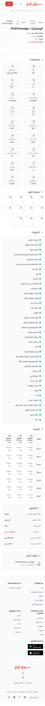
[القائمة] (2, 3)
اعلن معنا (28, 683)
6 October (17, 627)
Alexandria (17, 619)
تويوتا (41, 630)
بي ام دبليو (39, 622)
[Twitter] (19, 697)
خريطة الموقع (18, 683)
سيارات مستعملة (15, 587)
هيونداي (40, 626)
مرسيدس (40, 618)
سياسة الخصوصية (37, 592)
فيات (41, 634)
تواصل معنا (39, 600)
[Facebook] (24, 697)
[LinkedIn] (14, 697)
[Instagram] (9, 697)
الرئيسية (40, 22)
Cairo (19, 615)
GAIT (8, 691)
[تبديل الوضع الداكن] (21, 3)
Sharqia (18, 632)
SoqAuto (22, 691)
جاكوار (24, 22)
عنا (42, 587)
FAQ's (41, 596)
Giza (19, 623)
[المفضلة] (15, 3)
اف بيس (17, 22)
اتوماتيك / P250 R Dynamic (24, 562)
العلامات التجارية (32, 22)
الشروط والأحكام (37, 604)
